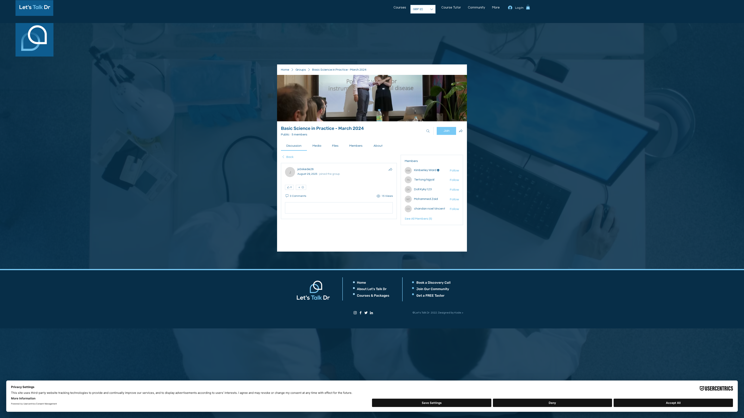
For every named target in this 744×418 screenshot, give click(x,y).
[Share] (390, 169)
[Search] (428, 131)
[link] (293, 145)
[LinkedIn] (371, 313)
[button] (400, 6)
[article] (339, 191)
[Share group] (460, 130)
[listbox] (423, 9)
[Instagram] (355, 313)
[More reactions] (301, 187)
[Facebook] (360, 313)
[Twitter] (366, 313)
